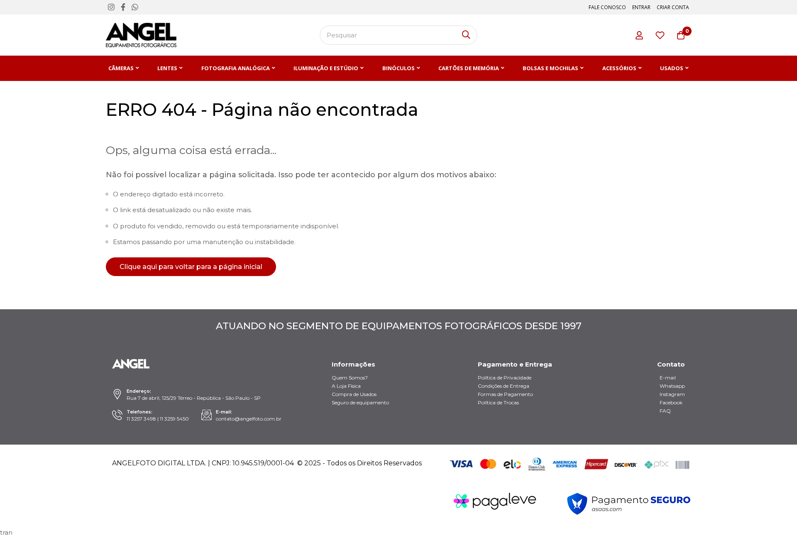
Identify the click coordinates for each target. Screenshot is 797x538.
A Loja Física (346, 386)
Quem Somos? (350, 377)
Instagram (672, 394)
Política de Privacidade (504, 377)
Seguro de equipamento (360, 402)
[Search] (466, 35)
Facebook (671, 402)
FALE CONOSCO (607, 7)
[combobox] (398, 35)
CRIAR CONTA (673, 7)
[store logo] (141, 35)
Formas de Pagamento (505, 394)
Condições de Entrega (503, 386)
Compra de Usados (354, 394)
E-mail (668, 377)
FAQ (665, 411)
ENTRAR (641, 7)
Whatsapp (672, 386)
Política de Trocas (498, 402)
